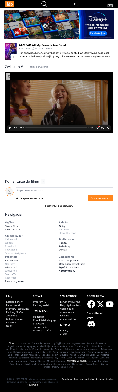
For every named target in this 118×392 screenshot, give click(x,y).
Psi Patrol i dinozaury (59, 352)
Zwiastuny (64, 246)
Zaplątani (60, 361)
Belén (19, 364)
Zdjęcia (63, 249)
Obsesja (41, 361)
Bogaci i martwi (14, 346)
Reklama (100, 379)
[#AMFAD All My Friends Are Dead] (11, 51)
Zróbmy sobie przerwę (62, 366)
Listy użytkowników (70, 305)
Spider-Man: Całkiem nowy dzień (24, 354)
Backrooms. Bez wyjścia (42, 357)
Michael (51, 361)
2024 (27, 48)
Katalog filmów (14, 301)
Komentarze (11, 260)
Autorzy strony (67, 270)
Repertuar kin (13, 305)
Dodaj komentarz (100, 198)
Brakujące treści (42, 330)
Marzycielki (25, 349)
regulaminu (32, 384)
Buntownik (37, 343)
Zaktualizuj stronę (69, 260)
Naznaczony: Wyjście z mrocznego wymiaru (64, 343)
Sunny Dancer (92, 364)
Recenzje (11, 322)
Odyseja (64, 354)
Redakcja (109, 379)
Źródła (63, 334)
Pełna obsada (12, 229)
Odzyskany (70, 349)
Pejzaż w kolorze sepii (98, 352)
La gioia (92, 361)
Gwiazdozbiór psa (62, 364)
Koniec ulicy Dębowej (53, 349)
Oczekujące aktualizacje (72, 264)
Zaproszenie (103, 354)
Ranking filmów (14, 312)
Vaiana (73, 354)
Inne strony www (14, 281)
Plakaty (63, 242)
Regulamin (67, 379)
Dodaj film (38, 316)
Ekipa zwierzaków (49, 354)
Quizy (9, 325)
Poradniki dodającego (45, 320)
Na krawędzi (78, 364)
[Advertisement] (59, 154)
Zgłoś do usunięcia (69, 267)
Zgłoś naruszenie (39, 66)
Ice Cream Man (78, 352)
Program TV (39, 301)
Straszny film (92, 357)
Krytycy (64, 330)
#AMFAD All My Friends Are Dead (42, 45)
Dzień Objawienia (75, 357)
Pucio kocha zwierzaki (97, 343)
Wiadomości (11, 267)
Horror (49, 48)
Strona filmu (12, 226)
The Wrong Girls (82, 346)
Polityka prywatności (84, 379)
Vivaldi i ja (45, 346)
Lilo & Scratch (30, 364)
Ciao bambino (45, 364)
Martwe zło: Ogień (86, 354)
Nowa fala (97, 346)
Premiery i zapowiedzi (18, 308)
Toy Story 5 (60, 357)
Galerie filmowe (14, 319)
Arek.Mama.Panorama (62, 346)
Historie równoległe (22, 352)
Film (21, 48)
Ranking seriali (41, 305)
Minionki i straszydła (19, 357)
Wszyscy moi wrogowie (88, 349)
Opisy (62, 226)
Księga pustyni (31, 346)
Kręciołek (36, 349)
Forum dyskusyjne (70, 301)
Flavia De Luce (41, 352)
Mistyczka (25, 343)
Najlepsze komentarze (31, 198)
